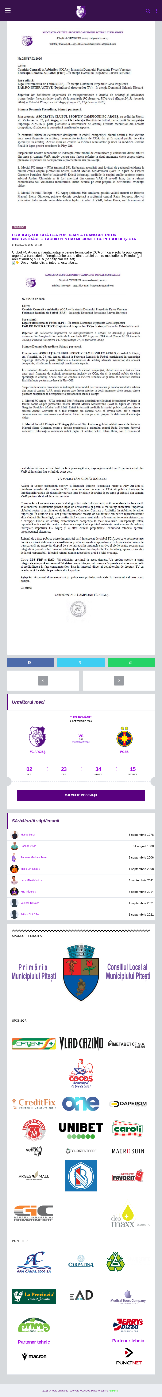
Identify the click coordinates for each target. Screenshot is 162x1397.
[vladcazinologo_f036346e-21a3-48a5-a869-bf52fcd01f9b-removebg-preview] (81, 1044)
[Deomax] (128, 1213)
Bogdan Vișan (28, 846)
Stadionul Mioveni (80, 742)
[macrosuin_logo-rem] (128, 1151)
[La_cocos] (81, 1072)
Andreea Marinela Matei (34, 857)
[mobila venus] (34, 1151)
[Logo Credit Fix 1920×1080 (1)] (34, 1104)
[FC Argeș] (37, 735)
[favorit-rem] (128, 1175)
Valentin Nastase (30, 903)
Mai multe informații (81, 795)
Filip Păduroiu (28, 891)
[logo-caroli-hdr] (128, 1131)
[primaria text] (34, 973)
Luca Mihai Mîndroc (31, 880)
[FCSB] (124, 735)
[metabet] (128, 1043)
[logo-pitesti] (81, 972)
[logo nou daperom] (128, 1104)
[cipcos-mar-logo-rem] (34, 1131)
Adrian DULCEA (30, 914)
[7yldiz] (81, 1151)
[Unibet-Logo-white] (81, 1131)
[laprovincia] (34, 1296)
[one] (81, 1104)
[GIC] (34, 1213)
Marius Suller (28, 834)
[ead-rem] (81, 1296)
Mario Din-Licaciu (30, 868)
